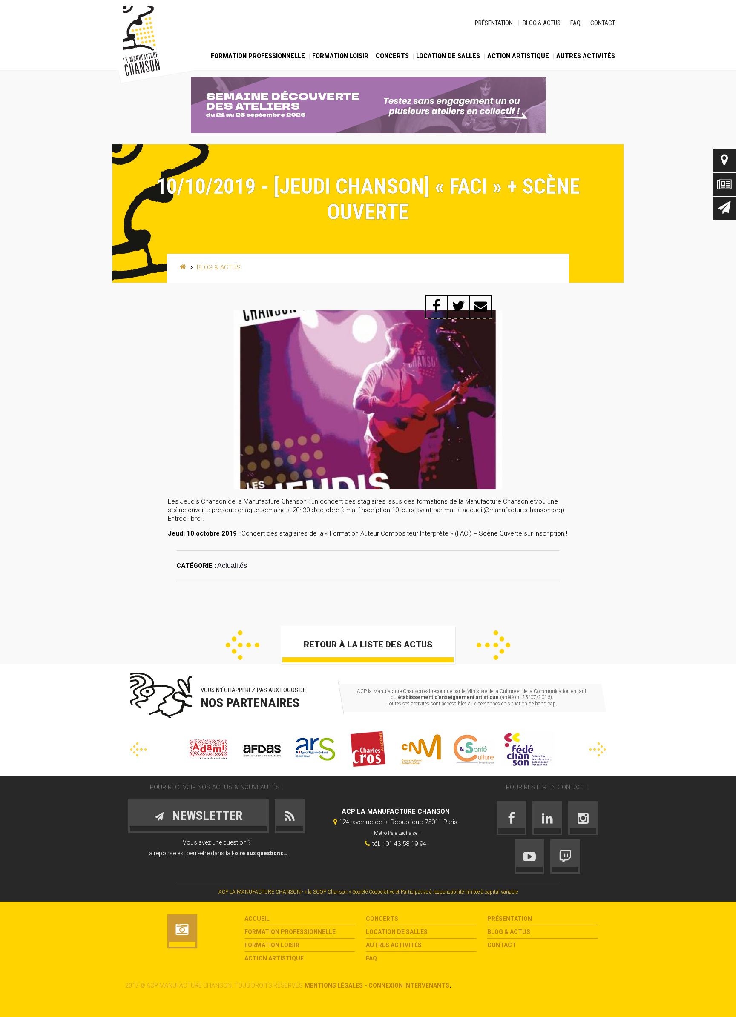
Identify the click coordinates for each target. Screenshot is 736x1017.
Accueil (257, 918)
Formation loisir (340, 56)
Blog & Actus (542, 23)
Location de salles (448, 56)
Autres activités (585, 56)
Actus (724, 184)
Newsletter (724, 208)
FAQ (575, 23)
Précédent (242, 645)
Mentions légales (334, 985)
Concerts (392, 56)
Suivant (493, 645)
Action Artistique (518, 56)
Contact (602, 23)
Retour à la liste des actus (368, 644)
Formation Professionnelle (258, 56)
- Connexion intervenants (407, 985)
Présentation (494, 23)
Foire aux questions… (259, 853)
